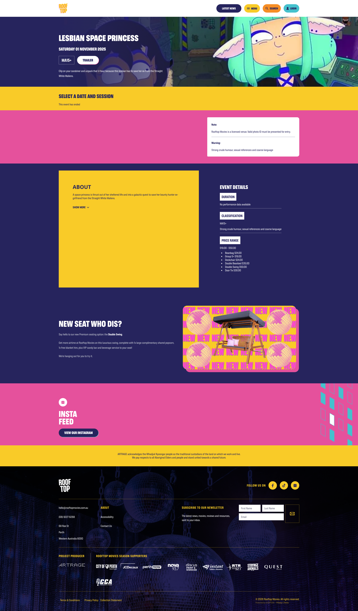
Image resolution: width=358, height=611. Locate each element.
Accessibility (107, 517)
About (105, 507)
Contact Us (106, 526)
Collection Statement (111, 600)
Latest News (229, 8)
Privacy (279, 602)
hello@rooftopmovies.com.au (73, 507)
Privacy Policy (91, 600)
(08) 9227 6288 (67, 517)
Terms (286, 602)
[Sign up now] (292, 514)
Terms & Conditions (70, 600)
